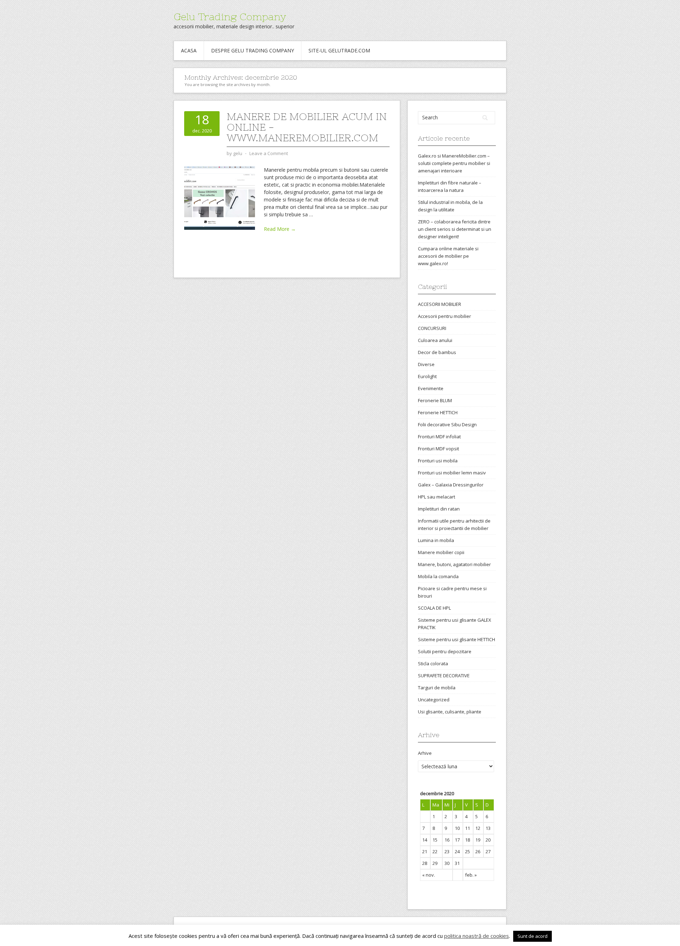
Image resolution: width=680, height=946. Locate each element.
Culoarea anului (435, 340)
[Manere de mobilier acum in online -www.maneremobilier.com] (219, 197)
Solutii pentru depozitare (444, 651)
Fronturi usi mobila (438, 460)
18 (467, 840)
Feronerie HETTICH (438, 412)
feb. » (471, 875)
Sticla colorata (433, 663)
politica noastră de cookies (476, 935)
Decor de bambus (437, 352)
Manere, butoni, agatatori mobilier (454, 564)
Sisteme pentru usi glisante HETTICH (456, 639)
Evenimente (430, 388)
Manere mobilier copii (441, 552)
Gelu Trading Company (230, 16)
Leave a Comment (268, 153)
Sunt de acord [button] (532, 936)
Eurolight (427, 376)
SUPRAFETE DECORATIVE (444, 675)
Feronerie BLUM (435, 400)
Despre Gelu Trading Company (252, 50)
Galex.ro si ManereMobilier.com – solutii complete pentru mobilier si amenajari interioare (454, 163)
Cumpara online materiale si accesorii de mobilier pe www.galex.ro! (448, 256)
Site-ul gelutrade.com (339, 50)
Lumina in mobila (436, 540)
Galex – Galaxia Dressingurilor (450, 484)
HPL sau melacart (436, 497)
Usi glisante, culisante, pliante (449, 711)
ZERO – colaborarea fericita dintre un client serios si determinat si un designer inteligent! (454, 229)
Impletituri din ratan (439, 509)
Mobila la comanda (438, 576)
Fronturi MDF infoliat (439, 436)
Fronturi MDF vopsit (438, 448)
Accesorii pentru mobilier (444, 316)
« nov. (428, 875)
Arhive (425, 753)
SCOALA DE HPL (434, 608)
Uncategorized (433, 699)
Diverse (426, 364)
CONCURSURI (432, 328)
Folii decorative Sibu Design (447, 424)
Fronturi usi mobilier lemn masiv (452, 472)
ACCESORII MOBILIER (439, 304)
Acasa (189, 50)
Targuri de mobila (436, 687)
